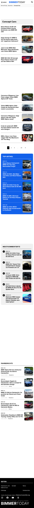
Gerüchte (8, 295)
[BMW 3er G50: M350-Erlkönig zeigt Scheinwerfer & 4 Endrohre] (27, 208)
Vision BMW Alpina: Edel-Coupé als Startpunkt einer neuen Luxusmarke (10, 107)
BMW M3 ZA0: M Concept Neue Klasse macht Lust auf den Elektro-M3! (9, 59)
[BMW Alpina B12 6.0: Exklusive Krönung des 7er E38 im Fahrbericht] (28, 371)
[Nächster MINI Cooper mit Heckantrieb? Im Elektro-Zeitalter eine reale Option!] (27, 298)
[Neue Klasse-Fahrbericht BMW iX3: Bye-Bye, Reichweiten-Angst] (27, 164)
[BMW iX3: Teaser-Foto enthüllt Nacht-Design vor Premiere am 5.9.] (27, 265)
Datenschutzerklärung (23, 495)
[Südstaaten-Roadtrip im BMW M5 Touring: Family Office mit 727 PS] (28, 416)
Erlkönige (3, 490)
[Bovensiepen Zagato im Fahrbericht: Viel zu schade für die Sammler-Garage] (28, 382)
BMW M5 (3, 401)
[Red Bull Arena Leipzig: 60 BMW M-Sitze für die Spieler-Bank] (27, 287)
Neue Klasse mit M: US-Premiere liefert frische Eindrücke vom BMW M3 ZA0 (9, 29)
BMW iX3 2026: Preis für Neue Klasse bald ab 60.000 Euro (12, 186)
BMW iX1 (5, 194)
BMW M (7, 284)
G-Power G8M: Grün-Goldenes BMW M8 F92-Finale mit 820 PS (13, 276)
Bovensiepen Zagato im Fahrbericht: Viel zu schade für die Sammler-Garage (11, 382)
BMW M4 (3, 379)
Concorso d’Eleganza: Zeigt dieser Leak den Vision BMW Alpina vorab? (10, 117)
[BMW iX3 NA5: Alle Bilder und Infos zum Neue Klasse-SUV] (27, 175)
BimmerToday (4, 5)
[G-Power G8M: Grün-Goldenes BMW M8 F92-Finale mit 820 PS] (27, 276)
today (17, 2)
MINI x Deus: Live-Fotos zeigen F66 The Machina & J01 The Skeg (9, 137)
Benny (10, 386)
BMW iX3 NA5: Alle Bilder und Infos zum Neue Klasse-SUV (12, 175)
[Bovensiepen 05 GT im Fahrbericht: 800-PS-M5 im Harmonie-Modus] (28, 405)
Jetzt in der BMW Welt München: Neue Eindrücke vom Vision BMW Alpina (9, 49)
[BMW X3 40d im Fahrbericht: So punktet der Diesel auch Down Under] (28, 393)
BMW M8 (8, 273)
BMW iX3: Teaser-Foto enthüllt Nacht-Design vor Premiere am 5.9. (13, 265)
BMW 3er (5, 205)
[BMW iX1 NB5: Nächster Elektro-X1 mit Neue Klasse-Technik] (27, 197)
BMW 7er (3, 368)
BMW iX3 (5, 161)
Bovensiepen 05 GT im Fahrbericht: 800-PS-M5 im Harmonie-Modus (10, 405)
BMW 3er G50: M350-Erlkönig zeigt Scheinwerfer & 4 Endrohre (12, 208)
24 (21, 147)
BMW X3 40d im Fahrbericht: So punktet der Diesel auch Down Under (11, 394)
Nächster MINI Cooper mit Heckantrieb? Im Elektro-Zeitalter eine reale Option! (13, 299)
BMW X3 (3, 390)
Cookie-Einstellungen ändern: (8, 495)
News (24, 485)
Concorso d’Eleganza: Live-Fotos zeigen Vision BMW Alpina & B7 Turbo (10, 97)
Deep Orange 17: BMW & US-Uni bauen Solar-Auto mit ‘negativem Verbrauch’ (9, 39)
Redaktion (11, 375)
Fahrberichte (26, 490)
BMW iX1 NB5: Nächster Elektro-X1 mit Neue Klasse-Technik (12, 197)
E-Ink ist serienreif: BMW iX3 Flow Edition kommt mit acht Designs (10, 127)
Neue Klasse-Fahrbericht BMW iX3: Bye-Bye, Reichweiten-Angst (11, 164)
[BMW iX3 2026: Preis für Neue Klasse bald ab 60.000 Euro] (27, 186)
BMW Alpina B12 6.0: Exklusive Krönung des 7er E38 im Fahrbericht (11, 371)
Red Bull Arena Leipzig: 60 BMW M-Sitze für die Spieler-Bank (13, 287)
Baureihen (10, 5)
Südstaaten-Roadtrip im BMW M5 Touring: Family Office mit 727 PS (12, 416)
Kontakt (14, 485)
